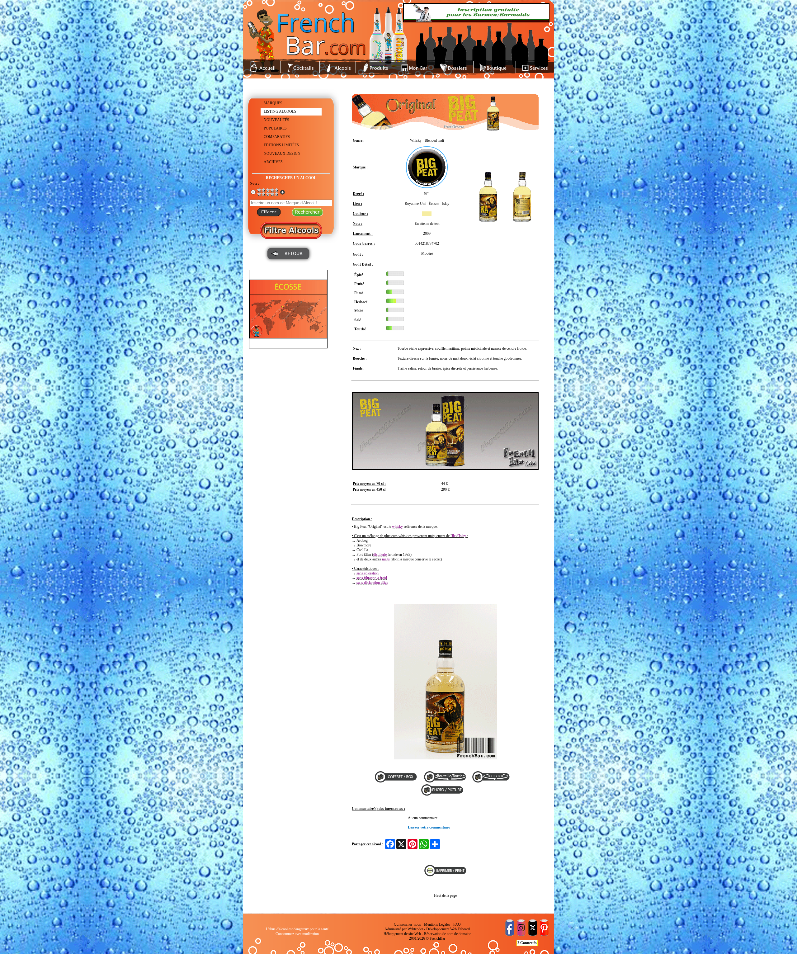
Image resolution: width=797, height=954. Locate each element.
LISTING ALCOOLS (280, 111)
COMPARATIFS (277, 137)
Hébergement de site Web (402, 934)
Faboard (464, 929)
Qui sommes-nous (407, 924)
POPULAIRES (275, 128)
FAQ (457, 924)
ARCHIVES (273, 162)
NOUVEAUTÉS (276, 120)
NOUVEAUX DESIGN (282, 153)
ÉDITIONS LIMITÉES (281, 145)
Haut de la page (445, 895)
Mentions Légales (437, 924)
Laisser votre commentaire (429, 827)
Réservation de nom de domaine (447, 934)
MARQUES (273, 103)
